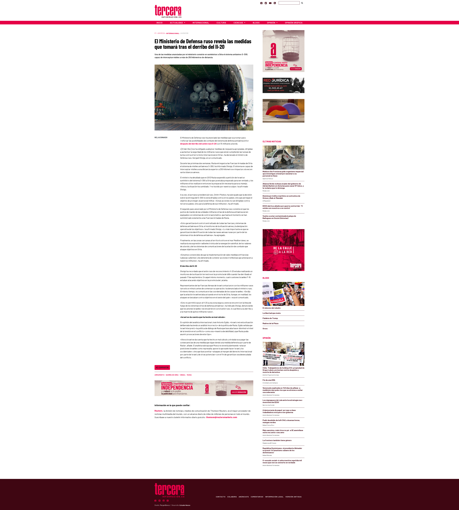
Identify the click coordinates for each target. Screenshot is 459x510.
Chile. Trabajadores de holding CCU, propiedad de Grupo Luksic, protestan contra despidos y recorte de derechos (283, 370)
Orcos (265, 328)
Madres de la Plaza (270, 323)
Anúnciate (244, 497)
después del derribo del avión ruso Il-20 (198, 143)
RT (155, 33)
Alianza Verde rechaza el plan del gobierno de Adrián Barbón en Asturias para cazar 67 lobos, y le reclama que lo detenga (283, 186)
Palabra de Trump (270, 318)
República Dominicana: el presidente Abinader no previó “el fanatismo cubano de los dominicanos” (282, 450)
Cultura (221, 22)
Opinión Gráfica (294, 22)
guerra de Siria (172, 375)
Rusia (189, 375)
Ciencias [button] (239, 22)
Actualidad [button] (176, 22)
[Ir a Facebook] (261, 3)
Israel (182, 375)
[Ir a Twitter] (266, 3)
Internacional (201, 22)
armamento (159, 375)
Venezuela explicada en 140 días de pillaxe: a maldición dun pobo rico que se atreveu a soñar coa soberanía (283, 390)
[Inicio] (168, 11)
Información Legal (274, 497)
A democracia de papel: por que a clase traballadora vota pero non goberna (279, 411)
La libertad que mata (272, 313)
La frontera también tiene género (277, 440)
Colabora (232, 497)
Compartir (163, 367)
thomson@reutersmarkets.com (221, 417)
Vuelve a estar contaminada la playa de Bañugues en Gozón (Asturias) (279, 217)
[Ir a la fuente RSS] (275, 3)
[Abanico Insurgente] (283, 115)
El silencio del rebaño (272, 308)
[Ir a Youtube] (270, 3)
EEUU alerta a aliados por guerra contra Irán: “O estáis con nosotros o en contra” (283, 207)
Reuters (158, 410)
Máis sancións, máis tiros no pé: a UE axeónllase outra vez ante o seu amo (283, 431)
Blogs (256, 22)
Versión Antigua (293, 497)
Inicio (159, 22)
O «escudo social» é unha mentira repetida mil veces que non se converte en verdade (282, 461)
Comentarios (257, 497)
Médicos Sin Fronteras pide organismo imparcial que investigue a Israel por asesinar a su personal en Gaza (283, 173)
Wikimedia (161, 33)
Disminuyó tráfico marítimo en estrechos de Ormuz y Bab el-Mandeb (281, 197)
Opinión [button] (271, 22)
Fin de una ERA (269, 380)
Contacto (220, 497)
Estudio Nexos (185, 505)
